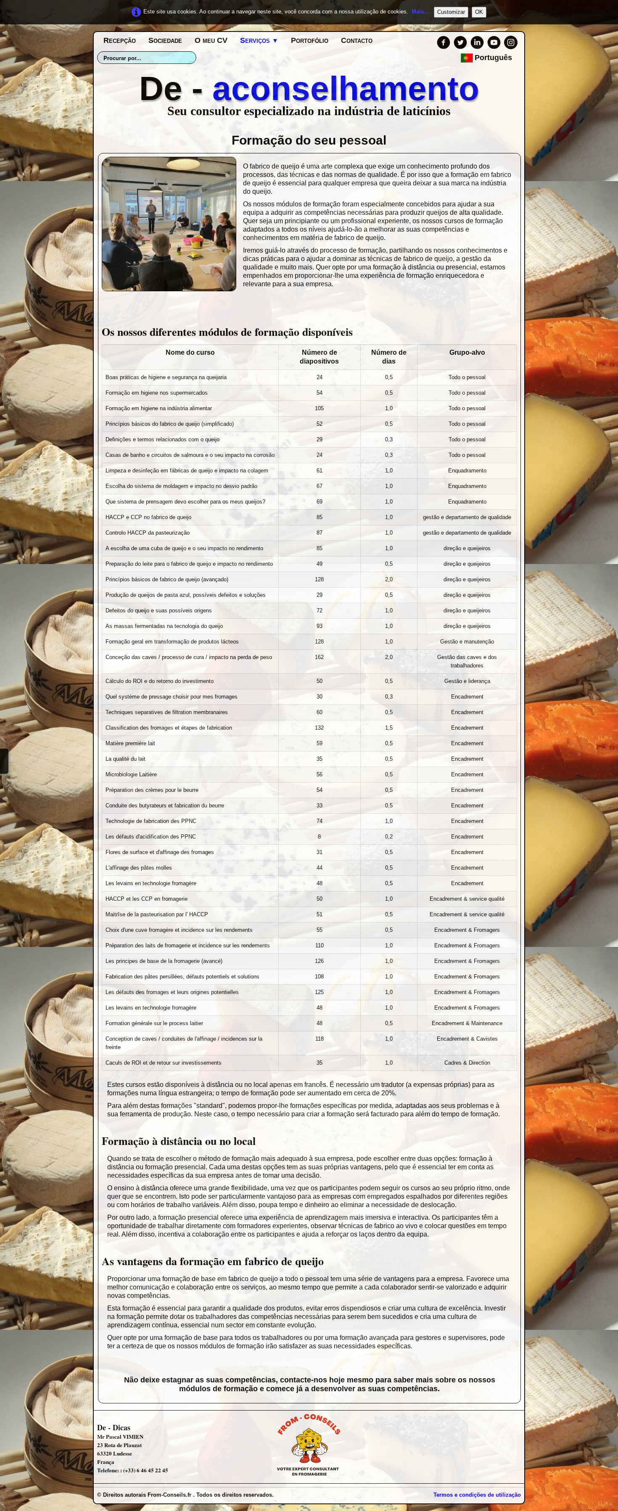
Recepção (119, 40)
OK (479, 12)
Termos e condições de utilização (477, 1495)
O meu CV (211, 40)
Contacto (356, 40)
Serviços (259, 40)
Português (494, 57)
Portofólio (309, 40)
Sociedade (165, 40)
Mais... (420, 11)
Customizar (451, 12)
